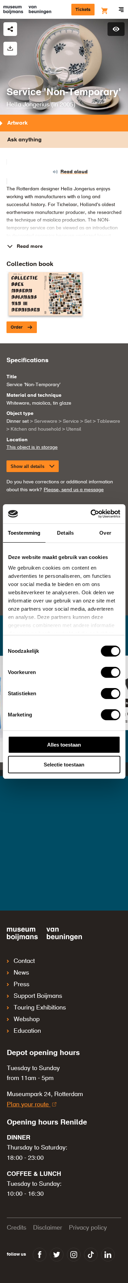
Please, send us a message (74, 489)
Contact (24, 961)
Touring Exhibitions (40, 1008)
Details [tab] (65, 533)
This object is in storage (32, 447)
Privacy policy (88, 1228)
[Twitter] (56, 1254)
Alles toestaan (64, 745)
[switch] (110, 672)
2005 (66, 105)
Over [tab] (105, 533)
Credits (16, 1228)
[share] (10, 29)
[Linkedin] (108, 1254)
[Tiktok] (91, 1254)
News (21, 973)
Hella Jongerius (27, 105)
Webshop (27, 1019)
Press (21, 984)
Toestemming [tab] (24, 533)
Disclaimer (47, 1228)
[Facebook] (39, 1254)
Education (27, 1031)
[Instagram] (74, 1254)
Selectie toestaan (64, 764)
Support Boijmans (38, 996)
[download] (10, 48)
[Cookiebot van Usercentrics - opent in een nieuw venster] (91, 513)
